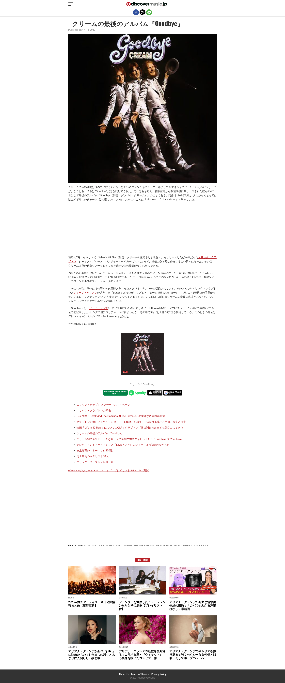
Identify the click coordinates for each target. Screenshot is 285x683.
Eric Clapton (124, 546)
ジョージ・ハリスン (85, 292)
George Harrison (144, 546)
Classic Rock (96, 546)
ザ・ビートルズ (98, 308)
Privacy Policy (158, 674)
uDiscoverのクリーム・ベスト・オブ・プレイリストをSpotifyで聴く (108, 470)
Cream (110, 546)
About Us (124, 674)
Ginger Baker (164, 546)
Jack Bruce (201, 546)
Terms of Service (140, 674)
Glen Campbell (183, 546)
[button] (70, 4)
